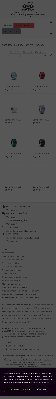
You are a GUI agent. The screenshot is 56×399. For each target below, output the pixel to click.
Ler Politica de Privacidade (16, 389)
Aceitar (42, 389)
